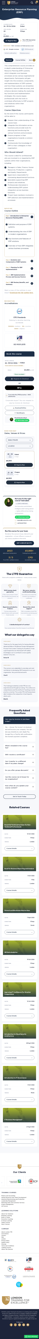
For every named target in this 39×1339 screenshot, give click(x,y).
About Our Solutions (7, 1214)
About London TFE (6, 1232)
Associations (5, 1233)
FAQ (2, 1237)
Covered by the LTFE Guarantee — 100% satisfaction (19, 395)
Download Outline (20, 408)
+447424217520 (22, 523)
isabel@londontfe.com (24, 520)
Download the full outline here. (21, 293)
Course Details (19, 848)
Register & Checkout (21, 379)
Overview (9, 60)
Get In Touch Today (19, 796)
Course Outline (20, 60)
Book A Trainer (5, 1217)
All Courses (4, 1206)
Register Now (12, 41)
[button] (19, 459)
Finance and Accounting (8, 1195)
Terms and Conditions (7, 1246)
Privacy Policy (5, 1240)
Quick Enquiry (20, 413)
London (3, 1239)
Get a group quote (24, 543)
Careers (3, 1235)
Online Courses (5, 1222)
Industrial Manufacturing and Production (12, 1199)
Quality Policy (5, 1242)
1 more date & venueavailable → (14, 365)
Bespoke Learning (6, 1215)
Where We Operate (7, 1249)
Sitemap (3, 1244)
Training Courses (6, 1247)
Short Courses (5, 1224)
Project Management (7, 1204)
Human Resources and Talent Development (13, 1197)
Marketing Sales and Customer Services (12, 1202)
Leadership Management (8, 1201)
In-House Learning (6, 1220)
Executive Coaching (7, 1219)
